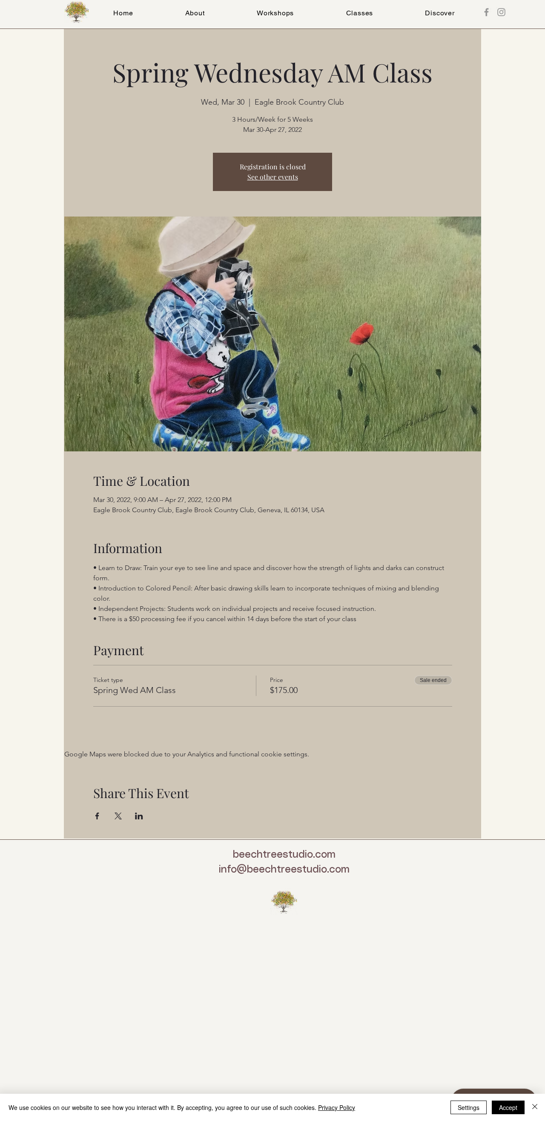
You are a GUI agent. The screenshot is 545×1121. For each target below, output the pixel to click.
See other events (272, 176)
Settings (468, 1107)
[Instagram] (501, 12)
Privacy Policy (336, 1107)
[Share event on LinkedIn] (139, 816)
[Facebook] (486, 12)
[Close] (535, 1107)
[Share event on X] (118, 816)
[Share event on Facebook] (97, 816)
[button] (359, 13)
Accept (508, 1107)
